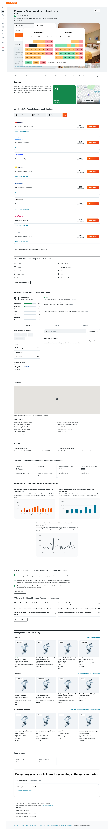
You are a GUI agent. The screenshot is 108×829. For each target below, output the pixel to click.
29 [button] (35, 58)
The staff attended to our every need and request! (60, 299)
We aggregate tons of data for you (26, 813)
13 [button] (27, 49)
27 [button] (27, 58)
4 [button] (47, 41)
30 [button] (39, 58)
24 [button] (43, 53)
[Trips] (3, 42)
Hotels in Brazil (41, 825)
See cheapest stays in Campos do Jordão (88, 673)
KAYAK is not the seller (22, 810)
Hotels (22, 825)
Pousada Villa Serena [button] (20, 659)
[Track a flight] (3, 37)
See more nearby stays (93, 637)
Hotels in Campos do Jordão (25, 790)
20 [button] (27, 53)
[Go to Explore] (3, 34)
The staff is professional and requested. (56, 302)
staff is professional (19, 338)
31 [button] (81, 58)
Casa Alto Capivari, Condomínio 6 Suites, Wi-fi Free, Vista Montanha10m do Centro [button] (45, 659)
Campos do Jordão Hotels (66, 825)
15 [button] (35, 49)
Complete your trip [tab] (22, 780)
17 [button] (43, 49)
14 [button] (31, 49)
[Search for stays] (3, 11)
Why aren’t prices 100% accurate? (26, 816)
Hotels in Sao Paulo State (53, 825)
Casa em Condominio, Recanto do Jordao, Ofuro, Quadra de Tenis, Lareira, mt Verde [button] (67, 659)
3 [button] (43, 41)
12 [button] (51, 45)
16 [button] (39, 49)
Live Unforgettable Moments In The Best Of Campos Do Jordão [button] (67, 694)
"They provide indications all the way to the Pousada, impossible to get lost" (66, 311)
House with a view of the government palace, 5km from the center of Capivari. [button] (88, 731)
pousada (30, 335)
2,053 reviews (28, 16)
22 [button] (35, 53)
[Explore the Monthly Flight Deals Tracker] (3, 30)
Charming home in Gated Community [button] (64, 730)
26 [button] (51, 53)
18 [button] (47, 49)
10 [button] (43, 45)
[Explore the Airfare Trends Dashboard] (3, 27)
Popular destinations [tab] (35, 780)
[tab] (28, 325)
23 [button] (39, 53)
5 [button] (51, 41)
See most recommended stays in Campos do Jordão (85, 709)
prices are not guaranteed (47, 805)
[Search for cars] (3, 15)
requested (17, 335)
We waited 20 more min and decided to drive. (58, 304)
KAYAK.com (16, 825)
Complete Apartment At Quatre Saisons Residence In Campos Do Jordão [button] (45, 731)
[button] (3, 2)
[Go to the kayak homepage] (11, 3)
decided (24, 335)
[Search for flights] (3, 8)
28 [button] (31, 58)
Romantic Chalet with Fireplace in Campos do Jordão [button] (88, 694)
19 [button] (51, 49)
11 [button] (47, 45)
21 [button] (31, 53)
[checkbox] (22, 367)
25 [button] (47, 53)
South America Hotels (31, 825)
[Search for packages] (3, 18)
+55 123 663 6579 (19, 20)
